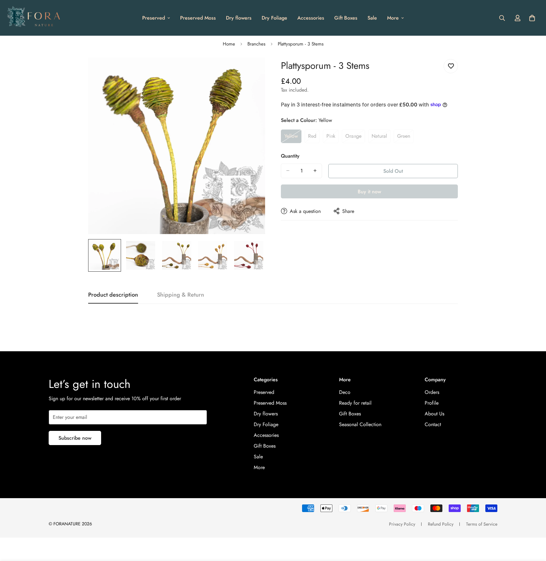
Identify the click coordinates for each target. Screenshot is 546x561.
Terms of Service (481, 524)
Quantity (290, 155)
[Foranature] (33, 18)
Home (229, 43)
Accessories (310, 17)
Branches (256, 43)
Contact (433, 424)
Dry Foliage (274, 17)
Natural (381, 137)
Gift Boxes (345, 17)
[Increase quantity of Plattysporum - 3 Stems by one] (315, 171)
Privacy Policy (402, 524)
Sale (372, 17)
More (393, 17)
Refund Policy (440, 524)
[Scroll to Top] (533, 526)
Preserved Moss (198, 17)
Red (314, 137)
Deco (344, 392)
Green (405, 137)
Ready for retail (355, 403)
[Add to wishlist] (451, 66)
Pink (332, 137)
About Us (434, 413)
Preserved (153, 17)
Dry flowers (239, 17)
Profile (432, 403)
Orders (432, 392)
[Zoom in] (252, 71)
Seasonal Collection (360, 424)
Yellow (292, 137)
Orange (355, 137)
